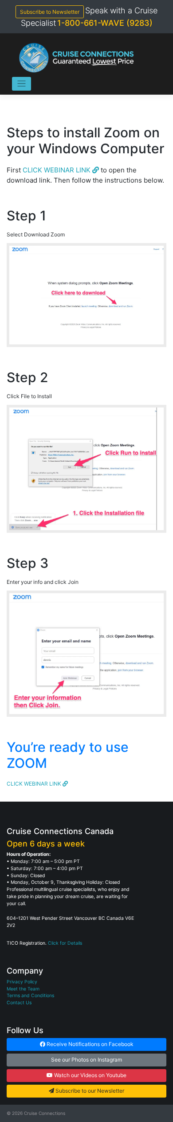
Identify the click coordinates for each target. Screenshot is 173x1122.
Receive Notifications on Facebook (89, 1044)
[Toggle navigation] (21, 84)
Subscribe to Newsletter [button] (49, 11)
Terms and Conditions (30, 995)
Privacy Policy (22, 982)
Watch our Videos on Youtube (89, 1075)
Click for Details (65, 943)
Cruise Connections (44, 1113)
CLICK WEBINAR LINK (57, 170)
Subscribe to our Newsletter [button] (89, 1090)
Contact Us (19, 1003)
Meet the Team (23, 989)
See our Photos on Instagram (86, 1059)
